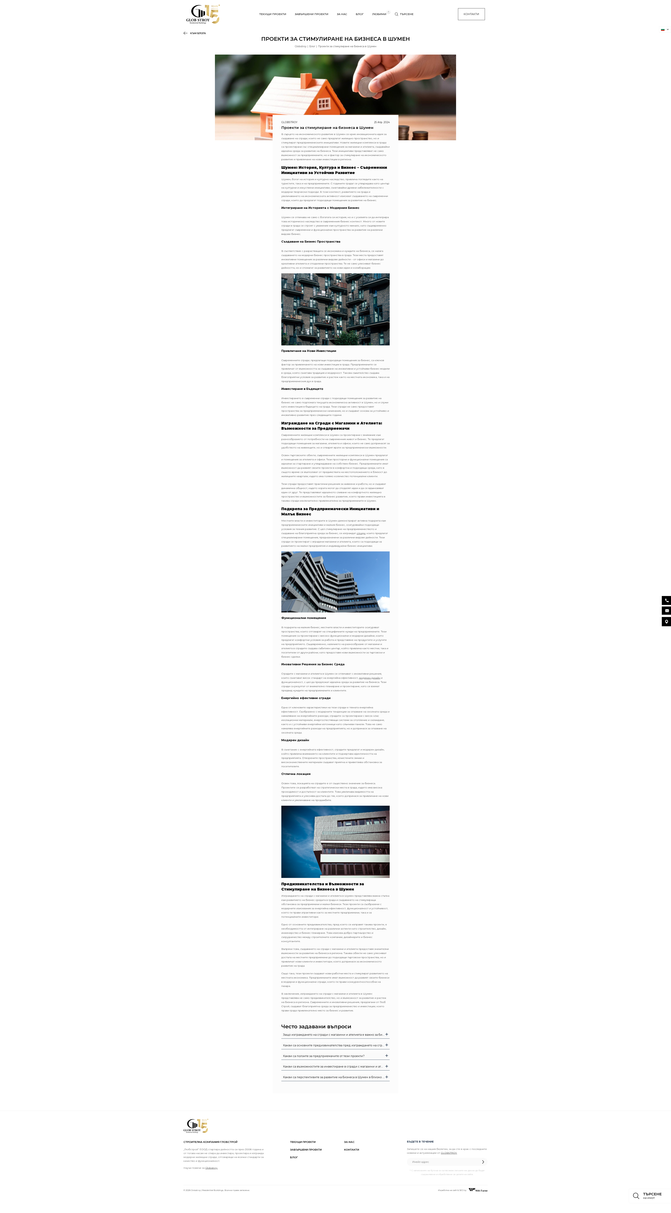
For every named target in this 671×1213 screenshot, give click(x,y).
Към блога (198, 33)
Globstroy (300, 46)
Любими (379, 14)
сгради (361, 533)
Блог (360, 14)
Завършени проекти (311, 14)
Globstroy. (211, 1167)
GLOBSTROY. (449, 1152)
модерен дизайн (369, 677)
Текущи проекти (272, 14)
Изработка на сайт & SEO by (452, 1190)
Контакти (471, 14)
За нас (342, 14)
